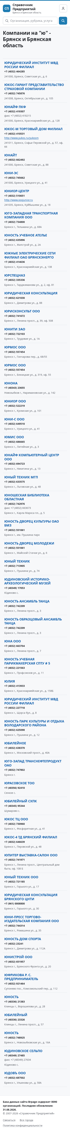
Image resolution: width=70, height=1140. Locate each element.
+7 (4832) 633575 (14, 481)
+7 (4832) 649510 (14, 423)
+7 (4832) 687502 (14, 1077)
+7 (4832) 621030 (14, 298)
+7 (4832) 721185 (14, 881)
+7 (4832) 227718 (14, 707)
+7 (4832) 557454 (14, 352)
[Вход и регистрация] (63, 8)
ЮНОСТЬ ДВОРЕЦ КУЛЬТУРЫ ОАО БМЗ (31, 523)
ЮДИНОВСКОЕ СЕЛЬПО (23, 1051)
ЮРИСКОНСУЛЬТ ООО (22, 311)
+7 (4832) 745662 (14, 177)
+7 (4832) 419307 (14, 111)
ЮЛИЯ (9, 681)
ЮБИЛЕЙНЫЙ (15, 1015)
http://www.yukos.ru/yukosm (21, 138)
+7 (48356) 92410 (14, 787)
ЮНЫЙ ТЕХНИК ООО (21, 877)
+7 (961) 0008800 (14, 903)
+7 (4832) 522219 (14, 405)
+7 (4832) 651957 (14, 961)
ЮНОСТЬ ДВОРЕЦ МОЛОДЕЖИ (29, 543)
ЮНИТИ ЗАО (14, 329)
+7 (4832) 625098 (14, 730)
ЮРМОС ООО (15, 347)
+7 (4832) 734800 (14, 222)
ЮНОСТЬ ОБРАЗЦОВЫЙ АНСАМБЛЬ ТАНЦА (33, 621)
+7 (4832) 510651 (14, 195)
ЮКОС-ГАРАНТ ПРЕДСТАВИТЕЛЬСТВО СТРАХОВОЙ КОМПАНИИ (34, 87)
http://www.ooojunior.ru (18, 200)
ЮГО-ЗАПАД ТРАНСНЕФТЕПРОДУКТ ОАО (32, 763)
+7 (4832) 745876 (14, 93)
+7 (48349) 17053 (14, 588)
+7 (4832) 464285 (14, 71)
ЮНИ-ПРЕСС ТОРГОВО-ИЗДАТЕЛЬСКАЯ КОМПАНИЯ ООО (31, 919)
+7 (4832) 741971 (14, 859)
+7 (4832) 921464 (14, 983)
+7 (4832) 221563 (14, 667)
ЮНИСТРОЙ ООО (18, 957)
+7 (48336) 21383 (14, 1001)
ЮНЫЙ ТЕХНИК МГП (21, 477)
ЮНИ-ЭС (11, 173)
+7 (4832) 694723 (14, 463)
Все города (26, 1120)
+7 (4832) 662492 (14, 159)
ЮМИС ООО (14, 437)
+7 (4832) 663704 (14, 646)
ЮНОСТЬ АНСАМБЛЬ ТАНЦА (26, 601)
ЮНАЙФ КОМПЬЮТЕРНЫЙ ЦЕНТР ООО (31, 457)
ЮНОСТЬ (11, 997)
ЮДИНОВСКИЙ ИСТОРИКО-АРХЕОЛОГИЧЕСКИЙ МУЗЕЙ (27, 581)
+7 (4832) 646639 (14, 842)
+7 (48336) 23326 (14, 1019)
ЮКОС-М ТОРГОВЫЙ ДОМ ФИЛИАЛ (33, 129)
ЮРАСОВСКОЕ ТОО (19, 783)
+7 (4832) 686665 (14, 441)
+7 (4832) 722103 (14, 334)
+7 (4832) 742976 (14, 503)
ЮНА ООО (12, 641)
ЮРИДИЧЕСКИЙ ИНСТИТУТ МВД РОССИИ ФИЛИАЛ (31, 65)
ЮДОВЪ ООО (15, 1073)
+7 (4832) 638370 (14, 748)
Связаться (9, 1120)
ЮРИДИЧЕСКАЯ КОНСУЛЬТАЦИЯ (30, 293)
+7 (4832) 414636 (14, 262)
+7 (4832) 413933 (14, 685)
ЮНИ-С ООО (14, 419)
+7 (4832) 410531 (14, 133)
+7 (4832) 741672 (14, 316)
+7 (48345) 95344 (14, 805)
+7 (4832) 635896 (14, 240)
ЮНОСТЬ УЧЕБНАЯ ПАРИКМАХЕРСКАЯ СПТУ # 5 (27, 661)
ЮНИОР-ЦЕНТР (16, 191)
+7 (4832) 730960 (14, 823)
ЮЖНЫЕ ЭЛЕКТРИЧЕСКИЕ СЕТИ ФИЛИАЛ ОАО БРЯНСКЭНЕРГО (30, 255)
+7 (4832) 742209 (14, 606)
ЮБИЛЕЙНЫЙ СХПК (20, 801)
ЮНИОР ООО (15, 401)
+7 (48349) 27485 (14, 1055)
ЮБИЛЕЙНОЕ (15, 743)
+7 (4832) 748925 (14, 1037)
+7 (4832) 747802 (14, 769)
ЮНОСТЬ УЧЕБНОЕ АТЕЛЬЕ (25, 235)
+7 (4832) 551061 (14, 530)
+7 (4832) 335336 (14, 280)
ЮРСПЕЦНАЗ (14, 275)
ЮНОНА (10, 383)
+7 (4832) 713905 (14, 566)
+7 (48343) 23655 (14, 387)
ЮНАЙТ (10, 155)
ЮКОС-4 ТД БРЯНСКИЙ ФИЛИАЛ (30, 837)
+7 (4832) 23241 (13, 943)
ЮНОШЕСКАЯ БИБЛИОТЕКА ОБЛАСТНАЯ (26, 497)
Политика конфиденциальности (22, 1125)
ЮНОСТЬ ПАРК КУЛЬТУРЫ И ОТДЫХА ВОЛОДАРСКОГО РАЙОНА (34, 723)
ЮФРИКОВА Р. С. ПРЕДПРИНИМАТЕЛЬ (21, 977)
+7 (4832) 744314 (14, 925)
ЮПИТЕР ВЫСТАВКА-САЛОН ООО (30, 855)
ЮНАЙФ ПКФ (15, 107)
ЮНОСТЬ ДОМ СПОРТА (22, 939)
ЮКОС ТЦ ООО (16, 819)
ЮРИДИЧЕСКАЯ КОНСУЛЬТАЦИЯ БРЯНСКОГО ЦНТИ (30, 897)
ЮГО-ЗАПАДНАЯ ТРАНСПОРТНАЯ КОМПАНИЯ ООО (31, 215)
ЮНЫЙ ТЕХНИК (17, 561)
